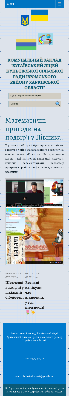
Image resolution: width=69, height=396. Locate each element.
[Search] (57, 104)
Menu (10, 4)
